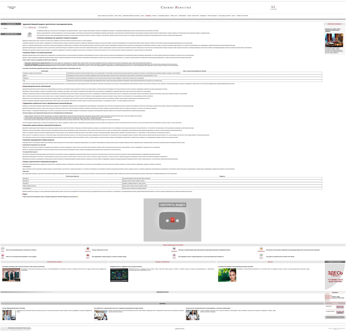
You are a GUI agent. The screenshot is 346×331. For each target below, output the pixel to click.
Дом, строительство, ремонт (105, 15)
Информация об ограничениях (15, 327)
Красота (155, 15)
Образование (182, 15)
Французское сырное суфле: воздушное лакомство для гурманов (333, 30)
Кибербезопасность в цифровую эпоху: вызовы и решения (126, 266)
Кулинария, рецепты (163, 15)
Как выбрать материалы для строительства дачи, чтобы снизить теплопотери (23, 266)
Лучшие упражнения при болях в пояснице (13, 308)
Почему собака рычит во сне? (100, 250)
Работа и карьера (212, 15)
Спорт (233, 15)
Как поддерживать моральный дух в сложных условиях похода (109, 256)
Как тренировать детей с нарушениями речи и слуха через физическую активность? (201, 256)
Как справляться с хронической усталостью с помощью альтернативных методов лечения (118, 308)
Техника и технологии (242, 15)
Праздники (203, 15)
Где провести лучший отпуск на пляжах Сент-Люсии (280, 256)
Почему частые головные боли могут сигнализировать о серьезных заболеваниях (208, 308)
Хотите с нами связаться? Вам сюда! (338, 297)
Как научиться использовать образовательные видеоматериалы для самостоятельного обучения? (293, 250)
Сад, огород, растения (224, 15)
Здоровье (148, 15)
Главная (5, 28)
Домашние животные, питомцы (131, 15)
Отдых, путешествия (193, 15)
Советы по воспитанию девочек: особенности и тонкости (21, 250)
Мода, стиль (174, 15)
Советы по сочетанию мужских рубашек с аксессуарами (21, 256)
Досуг (142, 15)
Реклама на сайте (26, 327)
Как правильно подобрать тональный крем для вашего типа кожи (235, 266)
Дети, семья (118, 15)
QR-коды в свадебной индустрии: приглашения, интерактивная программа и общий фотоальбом (204, 250)
